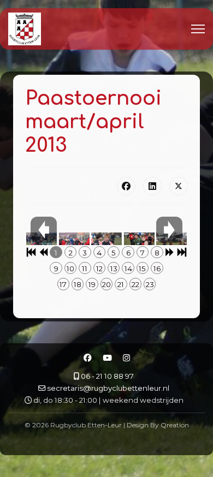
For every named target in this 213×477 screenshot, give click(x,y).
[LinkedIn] (152, 186)
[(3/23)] (106, 242)
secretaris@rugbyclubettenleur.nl (108, 388)
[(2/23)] (74, 242)
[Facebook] (126, 186)
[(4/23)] (139, 242)
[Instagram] (126, 358)
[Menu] (198, 29)
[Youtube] (107, 358)
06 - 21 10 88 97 (107, 376)
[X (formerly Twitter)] (178, 186)
